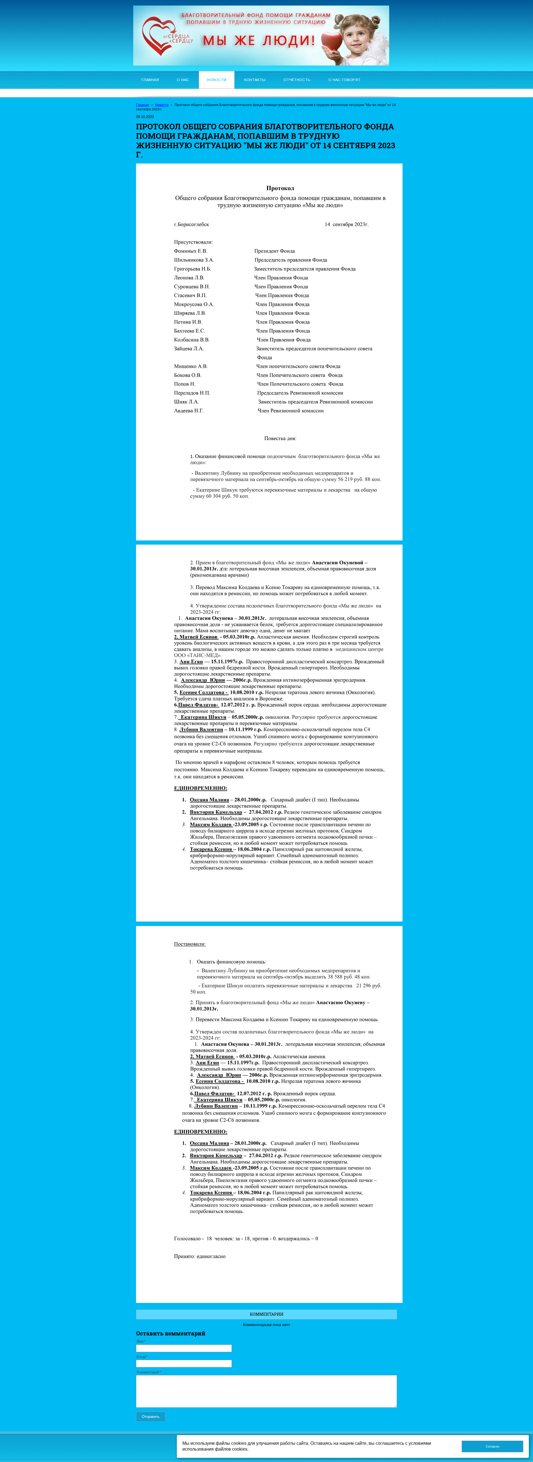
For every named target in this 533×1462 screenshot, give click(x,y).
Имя (140, 1341)
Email (141, 1357)
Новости (162, 105)
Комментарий (148, 1372)
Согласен (492, 1446)
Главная (142, 105)
